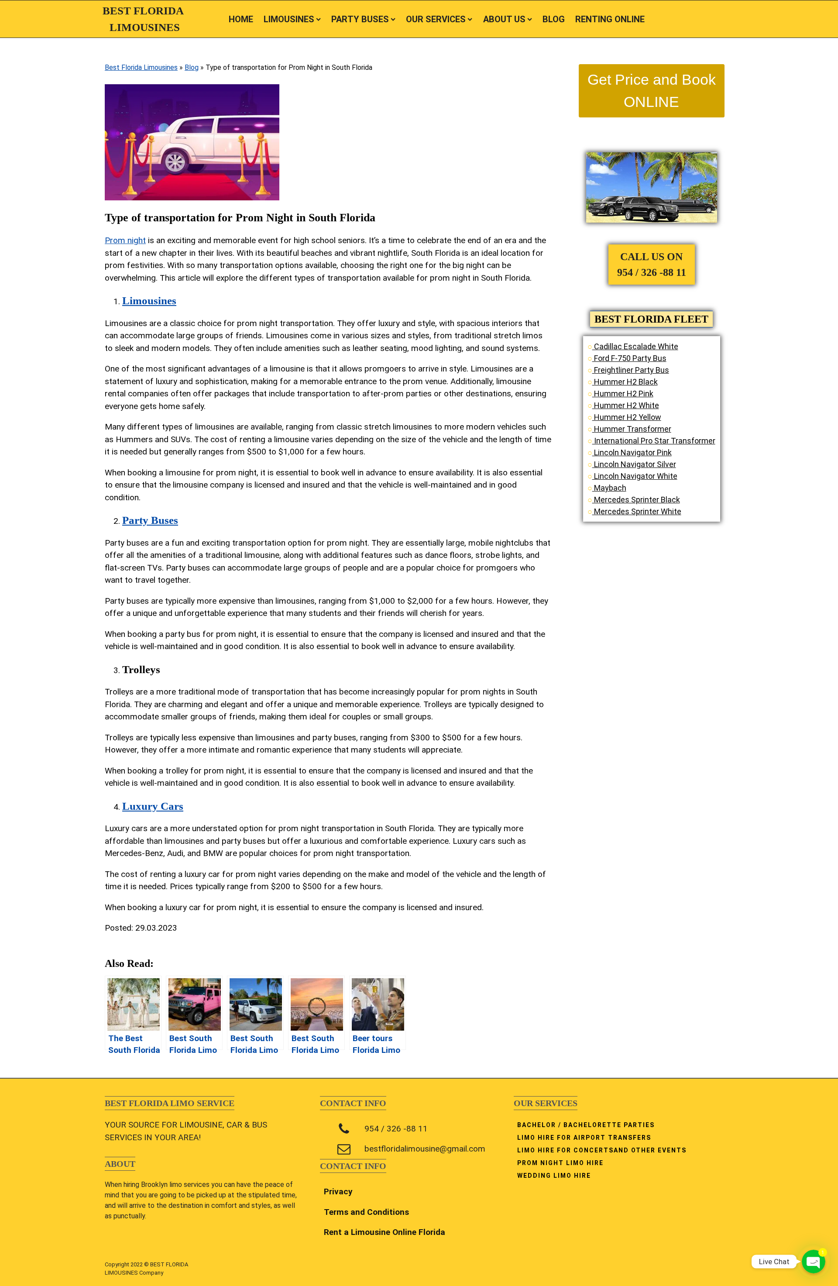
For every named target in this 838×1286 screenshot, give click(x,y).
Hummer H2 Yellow (626, 417)
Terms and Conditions (366, 1212)
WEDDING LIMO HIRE (554, 1175)
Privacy (338, 1191)
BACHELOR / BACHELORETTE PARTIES (586, 1124)
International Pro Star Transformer (653, 440)
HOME (241, 19)
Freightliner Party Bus (630, 370)
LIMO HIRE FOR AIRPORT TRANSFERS (584, 1137)
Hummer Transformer (631, 428)
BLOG (554, 19)
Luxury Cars (152, 806)
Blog (192, 67)
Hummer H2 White (625, 405)
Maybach (609, 487)
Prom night (125, 240)
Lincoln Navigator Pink (632, 452)
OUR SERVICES (436, 19)
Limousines (149, 300)
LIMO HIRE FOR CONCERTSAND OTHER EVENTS (602, 1150)
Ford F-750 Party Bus (629, 358)
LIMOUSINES (289, 19)
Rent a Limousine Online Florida (384, 1232)
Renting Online (610, 19)
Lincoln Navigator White (634, 476)
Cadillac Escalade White (635, 346)
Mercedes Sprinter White (636, 511)
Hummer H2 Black (625, 381)
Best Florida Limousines (141, 67)
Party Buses (360, 19)
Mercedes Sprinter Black (636, 499)
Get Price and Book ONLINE (651, 90)
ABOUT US (504, 19)
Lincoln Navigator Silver (634, 464)
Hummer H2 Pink (622, 393)
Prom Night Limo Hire (560, 1162)
